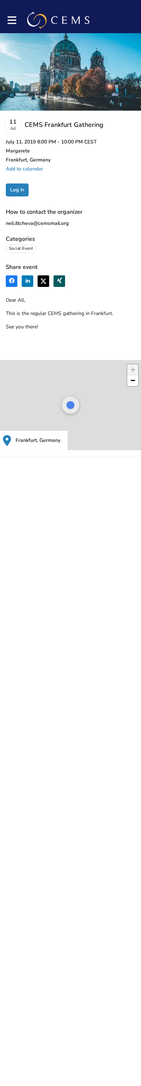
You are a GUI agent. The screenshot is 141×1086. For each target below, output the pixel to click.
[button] (132, 369)
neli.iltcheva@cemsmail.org (37, 223)
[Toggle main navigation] (11, 20)
